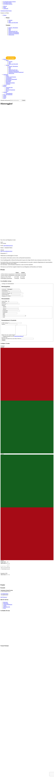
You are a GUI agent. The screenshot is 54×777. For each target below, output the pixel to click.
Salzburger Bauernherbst (13, 32)
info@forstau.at (4, 597)
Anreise (4, 605)
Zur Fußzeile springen (7, 4)
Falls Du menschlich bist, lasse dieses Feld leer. (11, 338)
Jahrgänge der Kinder (6, 296)
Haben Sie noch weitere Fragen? (8, 334)
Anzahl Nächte (5, 291)
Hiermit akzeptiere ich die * (13, 336)
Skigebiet (10, 20)
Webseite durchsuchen (5, 100)
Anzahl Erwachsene (6, 293)
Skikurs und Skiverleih (13, 22)
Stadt (4, 313)
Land (4, 315)
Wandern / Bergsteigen (13, 27)
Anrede (3, 301)
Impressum (5, 602)
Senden (3, 340)
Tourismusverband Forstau (6, 10)
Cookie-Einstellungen (7, 604)
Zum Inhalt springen (7, 2)
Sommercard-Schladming (13, 33)
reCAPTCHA (4, 337)
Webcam (5, 6)
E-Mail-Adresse (5, 322)
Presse (4, 608)
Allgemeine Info (6, 606)
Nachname (4, 303)
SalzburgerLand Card (12, 31)
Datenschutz (5, 603)
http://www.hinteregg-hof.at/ (6, 251)
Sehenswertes (11, 34)
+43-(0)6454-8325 (4, 593)
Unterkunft (4, 289)
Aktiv (9, 21)
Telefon (3, 324)
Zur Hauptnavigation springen (9, 1)
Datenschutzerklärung (18, 336)
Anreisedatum (5, 290)
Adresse (4, 308)
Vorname (4, 302)
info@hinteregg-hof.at (8, 245)
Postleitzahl (5, 310)
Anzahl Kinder (5, 294)
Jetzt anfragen (11, 58)
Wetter (4, 7)
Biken (9, 28)
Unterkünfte (5, 8)
